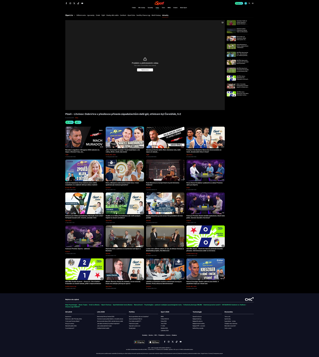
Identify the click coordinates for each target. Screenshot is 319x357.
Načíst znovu (145, 70)
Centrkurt (108, 187)
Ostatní (175, 7)
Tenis (163, 7)
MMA (169, 7)
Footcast (188, 220)
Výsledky (150, 7)
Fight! (66, 154)
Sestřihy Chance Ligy (191, 253)
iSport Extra (189, 154)
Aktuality (148, 187)
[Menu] (253, 3)
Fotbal (134, 7)
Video (157, 7)
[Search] (249, 3)
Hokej (76, 117)
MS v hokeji (141, 7)
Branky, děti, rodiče (111, 154)
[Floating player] (222, 22)
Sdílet (71, 122)
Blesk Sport (183, 7)
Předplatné (239, 3)
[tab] (70, 15)
